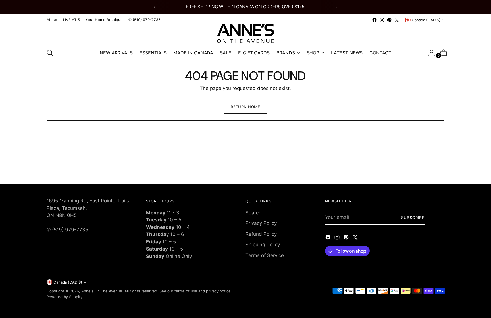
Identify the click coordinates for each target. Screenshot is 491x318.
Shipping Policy (263, 244)
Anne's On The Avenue (101, 291)
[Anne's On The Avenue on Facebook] (374, 19)
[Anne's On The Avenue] (245, 33)
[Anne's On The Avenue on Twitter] (396, 19)
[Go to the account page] (429, 52)
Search (253, 213)
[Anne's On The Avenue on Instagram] (381, 19)
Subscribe (413, 217)
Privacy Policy (261, 223)
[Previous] (154, 7)
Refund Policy (261, 234)
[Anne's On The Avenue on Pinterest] (389, 19)
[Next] (336, 7)
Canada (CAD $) (426, 20)
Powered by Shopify (64, 296)
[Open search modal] (49, 52)
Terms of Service (265, 255)
